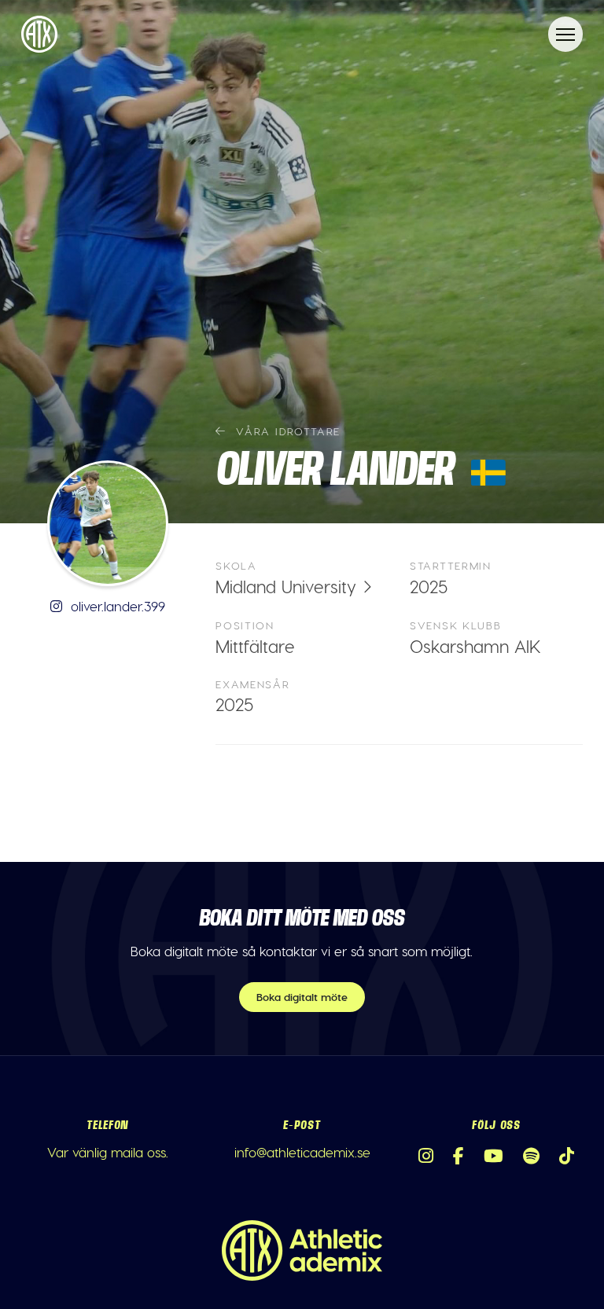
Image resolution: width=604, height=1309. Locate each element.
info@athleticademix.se (302, 1152)
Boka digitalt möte (302, 996)
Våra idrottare (286, 431)
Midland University (285, 586)
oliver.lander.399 (116, 606)
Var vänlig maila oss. (107, 1152)
